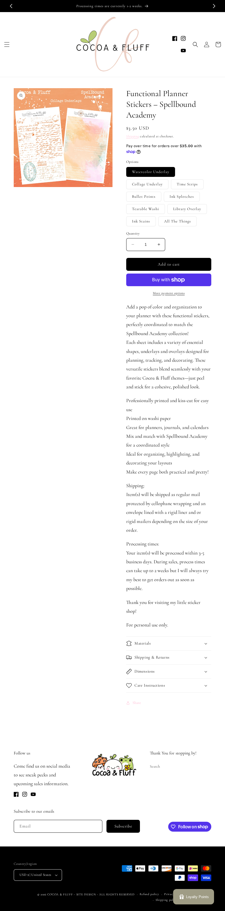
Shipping (132, 136)
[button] (7, 44)
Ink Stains (141, 221)
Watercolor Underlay (150, 171)
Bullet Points (144, 196)
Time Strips (187, 184)
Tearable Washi (145, 209)
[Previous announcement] (11, 6)
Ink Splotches (182, 196)
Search (155, 766)
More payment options (169, 293)
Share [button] (137, 702)
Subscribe (123, 826)
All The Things (177, 221)
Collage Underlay (147, 184)
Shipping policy (167, 900)
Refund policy (149, 894)
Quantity (133, 233)
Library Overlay (187, 209)
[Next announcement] (214, 6)
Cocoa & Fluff (60, 894)
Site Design (86, 894)
